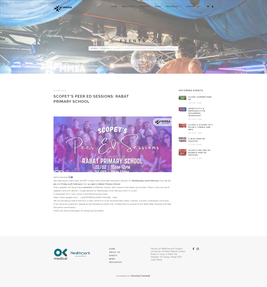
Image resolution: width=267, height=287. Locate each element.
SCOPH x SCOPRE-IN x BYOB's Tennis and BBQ (200, 127)
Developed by (133, 276)
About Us (114, 252)
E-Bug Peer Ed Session (196, 140)
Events (105, 48)
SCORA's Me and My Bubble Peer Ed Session (199, 152)
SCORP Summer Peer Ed (200, 98)
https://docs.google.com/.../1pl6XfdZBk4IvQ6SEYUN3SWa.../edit (85, 197)
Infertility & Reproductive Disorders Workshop (196, 112)
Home (114, 7)
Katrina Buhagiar (72, 211)
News (158, 7)
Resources (115, 262)
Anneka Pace (120, 204)
